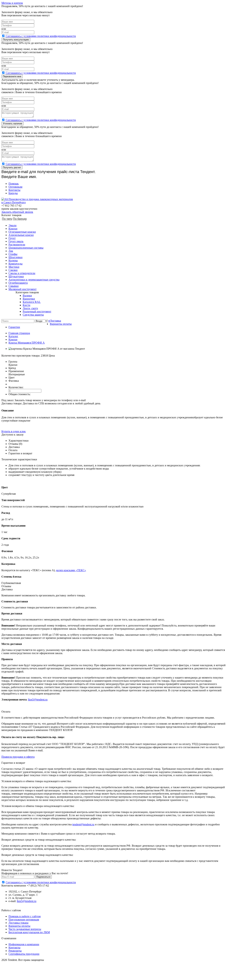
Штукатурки (16, 276)
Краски (13, 228)
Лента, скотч (30, 308)
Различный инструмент (37, 311)
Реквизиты (15, 950)
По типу (7, 218)
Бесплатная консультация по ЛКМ (29, 932)
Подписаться (43, 877)
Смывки (14, 285)
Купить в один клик (13, 431)
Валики (27, 295)
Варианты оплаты (61, 323)
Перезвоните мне (12, 76)
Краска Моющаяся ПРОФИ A (27, 342)
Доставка (55, 320)
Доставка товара (18, 922)
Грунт (12, 238)
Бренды (13, 193)
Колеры (13, 260)
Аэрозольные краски (21, 234)
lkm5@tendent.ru (38, 699)
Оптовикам (15, 186)
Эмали (12, 225)
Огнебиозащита (18, 282)
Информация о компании (24, 944)
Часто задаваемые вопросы (25, 929)
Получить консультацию (16, 39)
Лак (11, 250)
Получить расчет (12, 167)
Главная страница (19, 333)
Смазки (13, 270)
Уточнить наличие (12, 123)
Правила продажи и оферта (18, 756)
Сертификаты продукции (24, 953)
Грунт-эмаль (16, 241)
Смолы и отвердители (22, 273)
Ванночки (29, 298)
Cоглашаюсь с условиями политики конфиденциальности (41, 36)
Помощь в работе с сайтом (25, 916)
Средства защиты (33, 314)
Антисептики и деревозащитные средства (34, 279)
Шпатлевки (16, 257)
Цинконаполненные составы (26, 247)
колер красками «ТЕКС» (71, 570)
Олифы (13, 254)
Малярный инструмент (23, 289)
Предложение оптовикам (24, 919)
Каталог (13, 336)
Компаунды (16, 263)
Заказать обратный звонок (17, 211)
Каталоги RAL (32, 301)
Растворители (17, 244)
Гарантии (14, 327)
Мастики (14, 266)
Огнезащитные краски (22, 231)
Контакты (14, 189)
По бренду (20, 218)
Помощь (14, 183)
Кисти (26, 305)
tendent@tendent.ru (83, 824)
